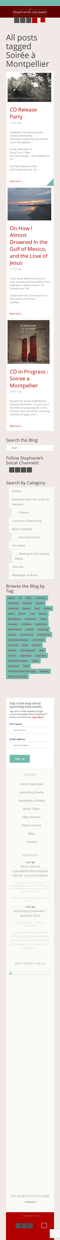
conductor (13, 608)
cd (20, 597)
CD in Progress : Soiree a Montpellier (29, 378)
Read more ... (16, 181)
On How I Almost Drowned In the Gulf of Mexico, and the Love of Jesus (28, 245)
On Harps (18, 545)
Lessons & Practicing (26, 520)
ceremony (41, 597)
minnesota (30, 618)
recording (13, 645)
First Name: (15, 724)
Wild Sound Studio (17, 676)
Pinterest (28, 20)
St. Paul (12, 655)
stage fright (25, 655)
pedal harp (41, 624)
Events (17, 491)
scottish (12, 650)
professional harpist (18, 639)
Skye (41, 650)
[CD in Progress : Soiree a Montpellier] (30, 342)
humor (22, 613)
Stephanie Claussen (18, 660)
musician (12, 624)
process (12, 634)
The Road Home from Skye (30, 1196)
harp (37, 608)
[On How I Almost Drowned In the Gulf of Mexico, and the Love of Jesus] (30, 204)
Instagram (34, 20)
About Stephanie (31, 784)
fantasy (26, 608)
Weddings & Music (25, 575)
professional (44, 634)
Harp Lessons (31, 825)
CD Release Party (23, 113)
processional (26, 634)
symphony (13, 666)
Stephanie (41, 655)
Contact (31, 841)
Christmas (13, 603)
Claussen (27, 603)
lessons (42, 613)
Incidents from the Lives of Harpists (30, 502)
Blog (31, 833)
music (43, 618)
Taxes (26, 666)
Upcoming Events (31, 792)
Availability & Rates (31, 800)
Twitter (11, 470)
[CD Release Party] (30, 87)
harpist (47, 608)
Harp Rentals (31, 817)
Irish (32, 613)
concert (40, 603)
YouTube (22, 20)
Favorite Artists (29, 537)
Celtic (28, 597)
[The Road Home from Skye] (30, 1081)
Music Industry (22, 529)
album (11, 597)
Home (11, 613)
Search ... (42, 20)
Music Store (31, 808)
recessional (38, 639)
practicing (43, 629)
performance (14, 629)
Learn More (38, 716)
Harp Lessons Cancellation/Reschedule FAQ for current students (30, 871)
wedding (44, 671)
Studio (35, 660)
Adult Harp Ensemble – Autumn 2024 (30, 913)
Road (24, 645)
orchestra (26, 624)
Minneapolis (14, 618)
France (24, 512)
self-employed (27, 650)
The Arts (18, 566)
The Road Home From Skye (21, 671)
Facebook (16, 20)
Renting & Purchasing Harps (32, 556)
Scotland (36, 645)
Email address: (17, 739)
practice (29, 629)
